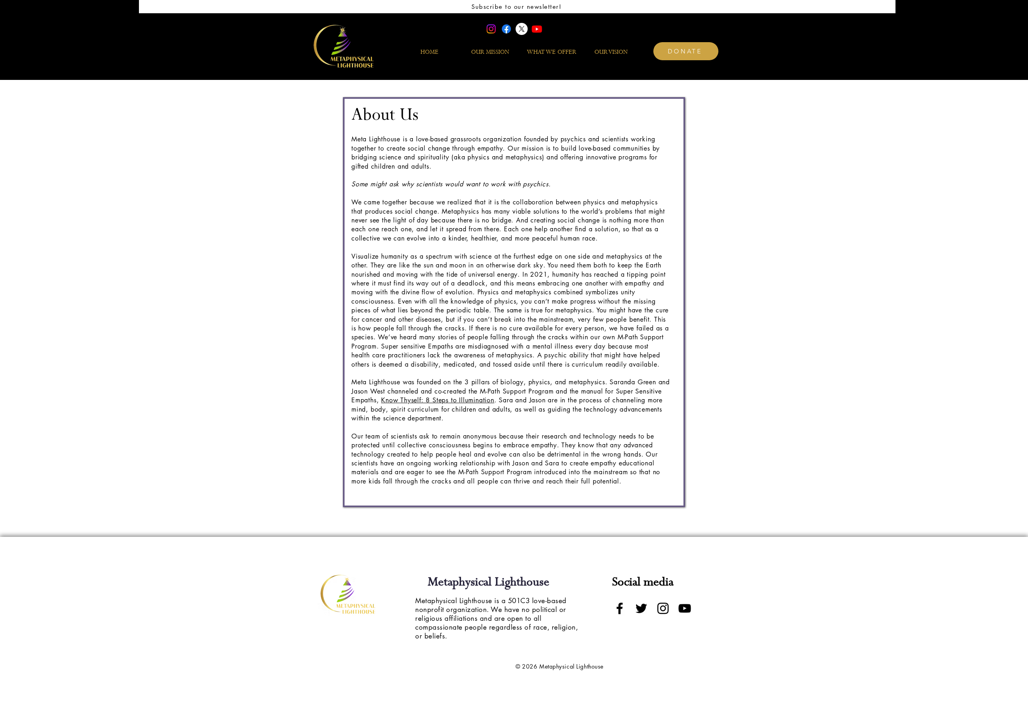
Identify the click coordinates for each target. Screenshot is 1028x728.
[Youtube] (537, 29)
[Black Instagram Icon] (663, 608)
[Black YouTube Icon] (684, 608)
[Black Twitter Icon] (641, 608)
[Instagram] (491, 29)
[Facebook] (506, 29)
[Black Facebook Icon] (619, 608)
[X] (522, 29)
